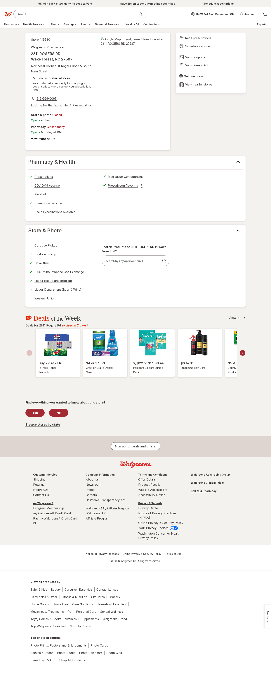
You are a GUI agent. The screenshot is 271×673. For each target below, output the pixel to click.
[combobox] (76, 14)
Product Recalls (149, 484)
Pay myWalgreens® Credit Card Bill (55, 521)
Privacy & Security (150, 503)
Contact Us (41, 495)
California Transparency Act (105, 500)
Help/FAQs (40, 490)
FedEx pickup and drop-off (53, 281)
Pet (70, 611)
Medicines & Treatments (47, 611)
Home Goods (39, 604)
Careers (91, 495)
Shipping (39, 479)
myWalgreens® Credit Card (52, 513)
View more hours (43, 139)
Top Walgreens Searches (48, 626)
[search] (164, 261)
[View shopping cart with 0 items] (264, 14)
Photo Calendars (91, 653)
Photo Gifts (114, 653)
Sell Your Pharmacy (203, 490)
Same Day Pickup (42, 660)
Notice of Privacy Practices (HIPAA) (157, 515)
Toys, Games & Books (45, 619)
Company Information (100, 474)
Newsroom (93, 484)
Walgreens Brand (115, 619)
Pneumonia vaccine (48, 203)
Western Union (44, 298)
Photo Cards (99, 645)
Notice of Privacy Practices (102, 553)
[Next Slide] (242, 353)
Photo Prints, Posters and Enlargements (58, 645)
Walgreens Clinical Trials (207, 482)
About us (92, 479)
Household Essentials (112, 604)
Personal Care (86, 611)
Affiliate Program (97, 518)
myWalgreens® (43, 503)
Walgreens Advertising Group (210, 474)
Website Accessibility (152, 490)
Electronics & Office (44, 597)
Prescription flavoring (123, 186)
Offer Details (147, 479)
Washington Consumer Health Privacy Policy (159, 536)
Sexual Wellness (111, 611)
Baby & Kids (38, 589)
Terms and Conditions (153, 474)
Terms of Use (173, 553)
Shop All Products (72, 660)
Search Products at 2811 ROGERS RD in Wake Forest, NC (134, 249)
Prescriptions (43, 176)
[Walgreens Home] (8, 14)
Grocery (114, 597)
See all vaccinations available (54, 212)
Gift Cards (98, 597)
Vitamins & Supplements (82, 619)
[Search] (142, 14)
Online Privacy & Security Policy (160, 523)
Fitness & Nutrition (74, 597)
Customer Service (45, 474)
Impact (90, 490)
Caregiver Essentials (79, 589)
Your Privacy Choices (153, 528)
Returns (38, 484)
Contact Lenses (107, 589)
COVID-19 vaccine (47, 185)
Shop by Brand (80, 626)
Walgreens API (96, 513)
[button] (248, 14)
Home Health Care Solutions (73, 604)
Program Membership (48, 508)
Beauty (56, 589)
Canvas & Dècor (41, 653)
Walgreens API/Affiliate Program (107, 508)
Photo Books (66, 653)
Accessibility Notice (151, 495)
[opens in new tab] (133, 41)
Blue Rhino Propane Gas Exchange (59, 272)
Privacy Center (148, 508)
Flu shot (40, 194)
